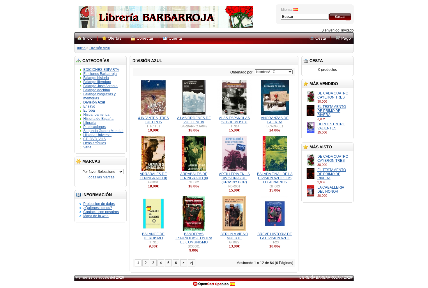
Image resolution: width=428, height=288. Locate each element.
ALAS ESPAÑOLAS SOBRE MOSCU (234, 120)
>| (191, 263)
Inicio (88, 38)
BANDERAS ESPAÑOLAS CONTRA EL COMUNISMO (194, 238)
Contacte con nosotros (101, 212)
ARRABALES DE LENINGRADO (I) (153, 176)
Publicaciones (94, 127)
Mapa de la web (96, 216)
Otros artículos (94, 143)
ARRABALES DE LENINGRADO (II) (194, 176)
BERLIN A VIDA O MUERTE (234, 236)
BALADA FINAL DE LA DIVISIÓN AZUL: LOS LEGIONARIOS (275, 178)
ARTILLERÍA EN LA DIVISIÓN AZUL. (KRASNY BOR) (234, 178)
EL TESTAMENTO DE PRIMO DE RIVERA (331, 111)
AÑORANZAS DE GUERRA (275, 120)
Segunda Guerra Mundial (103, 131)
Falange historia (96, 78)
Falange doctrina (96, 90)
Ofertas (114, 38)
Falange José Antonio (100, 86)
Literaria (89, 123)
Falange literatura (97, 82)
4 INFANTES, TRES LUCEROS (153, 120)
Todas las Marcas (100, 177)
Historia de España (98, 119)
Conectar (145, 38)
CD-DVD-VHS (94, 139)
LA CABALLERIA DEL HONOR (330, 189)
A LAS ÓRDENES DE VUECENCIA (194, 120)
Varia (87, 147)
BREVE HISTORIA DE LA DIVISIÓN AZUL (274, 236)
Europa (89, 110)
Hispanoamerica (96, 115)
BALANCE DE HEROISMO (153, 236)
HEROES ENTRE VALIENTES (331, 126)
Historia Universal (97, 135)
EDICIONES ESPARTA (101, 70)
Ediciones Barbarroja (100, 74)
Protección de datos (99, 204)
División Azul (99, 48)
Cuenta (175, 38)
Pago (346, 38)
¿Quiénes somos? (97, 208)
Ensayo (89, 106)
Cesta (320, 38)
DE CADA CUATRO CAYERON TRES (332, 95)
